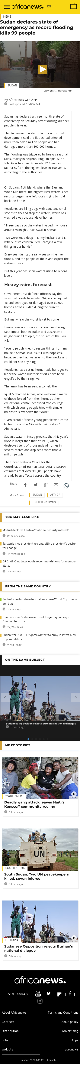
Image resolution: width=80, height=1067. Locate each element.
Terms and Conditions (63, 1012)
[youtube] (38, 994)
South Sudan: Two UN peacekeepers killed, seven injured (36, 876)
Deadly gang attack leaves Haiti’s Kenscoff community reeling (34, 804)
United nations (44, 502)
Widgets (7, 1049)
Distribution (10, 1031)
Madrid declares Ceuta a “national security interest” (36, 530)
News (7, 16)
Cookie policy (69, 1022)
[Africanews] (28, 7)
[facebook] (70, 994)
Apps (74, 1040)
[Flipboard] (60, 994)
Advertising (70, 1031)
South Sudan (15, 868)
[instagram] (40, 1000)
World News (14, 796)
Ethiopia (12, 940)
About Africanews (14, 1012)
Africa (55, 495)
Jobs (5, 1040)
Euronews (71, 1049)
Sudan (12, 85)
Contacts (8, 1022)
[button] (42, 69)
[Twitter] (49, 994)
